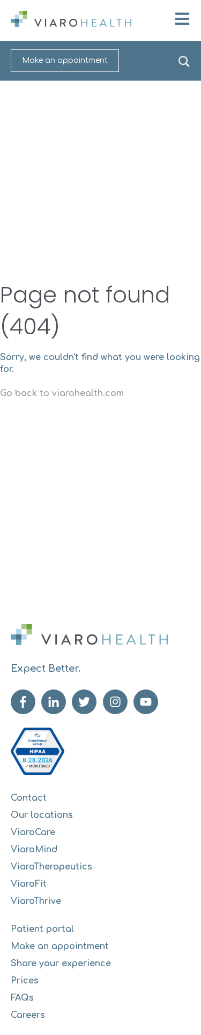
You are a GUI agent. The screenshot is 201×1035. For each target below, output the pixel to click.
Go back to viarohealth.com (62, 393)
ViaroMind (34, 849)
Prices (25, 981)
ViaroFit (29, 884)
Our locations (42, 815)
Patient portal (42, 929)
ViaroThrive (36, 901)
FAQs (22, 998)
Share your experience (61, 963)
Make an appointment (65, 60)
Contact (29, 798)
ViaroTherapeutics (51, 867)
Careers (28, 1015)
